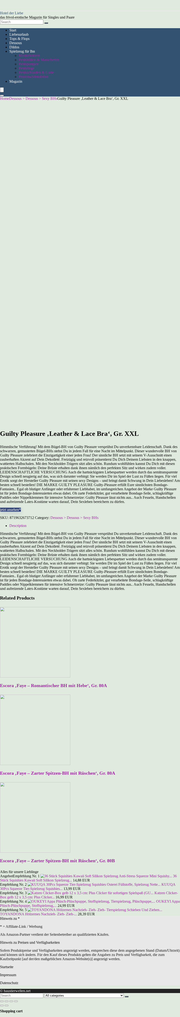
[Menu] (2, 89)
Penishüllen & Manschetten (39, 60)
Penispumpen (29, 64)
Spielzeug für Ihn (22, 51)
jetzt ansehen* (10, 510)
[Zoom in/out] (16, 1001)
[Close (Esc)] (2, 1001)
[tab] (94, 526)
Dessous (15, 43)
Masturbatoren (29, 56)
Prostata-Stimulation (34, 77)
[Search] (46, 23)
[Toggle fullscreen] (11, 1001)
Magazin (15, 81)
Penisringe (26, 68)
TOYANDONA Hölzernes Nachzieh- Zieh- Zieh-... (38, 914)
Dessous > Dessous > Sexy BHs (33, 99)
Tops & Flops (19, 39)
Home (4, 99)
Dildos (14, 47)
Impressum (8, 975)
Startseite (6, 967)
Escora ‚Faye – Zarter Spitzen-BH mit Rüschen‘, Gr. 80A (57, 773)
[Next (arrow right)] (6, 1005)
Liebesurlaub (19, 34)
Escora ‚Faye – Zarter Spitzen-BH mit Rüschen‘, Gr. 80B (57, 860)
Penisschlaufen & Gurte (36, 72)
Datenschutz (9, 983)
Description (17, 526)
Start (12, 30)
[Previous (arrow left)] (2, 1005)
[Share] (6, 1001)
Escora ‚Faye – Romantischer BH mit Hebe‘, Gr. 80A (53, 685)
